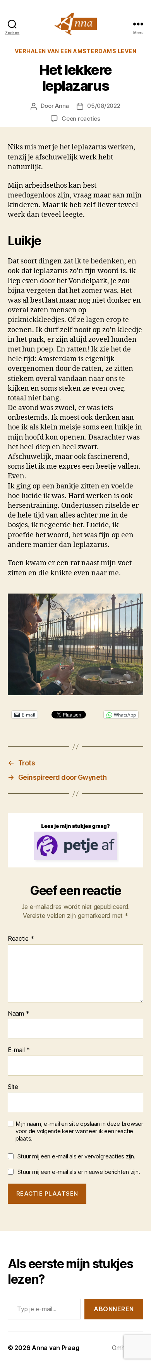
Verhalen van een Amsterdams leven (76, 51)
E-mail (19, 1050)
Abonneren (114, 1309)
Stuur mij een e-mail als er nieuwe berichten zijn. (78, 1171)
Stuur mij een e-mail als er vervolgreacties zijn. (76, 1156)
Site (13, 1087)
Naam (18, 1013)
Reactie (21, 938)
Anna (62, 105)
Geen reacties (81, 118)
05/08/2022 (103, 105)
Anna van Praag (55, 1348)
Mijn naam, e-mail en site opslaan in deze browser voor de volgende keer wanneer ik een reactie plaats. (79, 1131)
